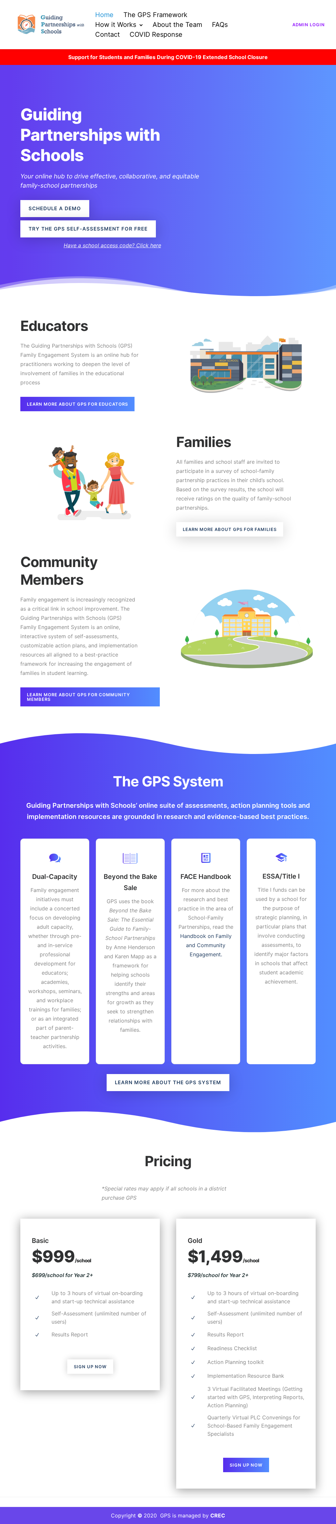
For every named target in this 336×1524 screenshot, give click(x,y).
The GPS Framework (155, 15)
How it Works (115, 25)
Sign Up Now (90, 1366)
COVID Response (156, 34)
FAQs (220, 25)
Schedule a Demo (55, 208)
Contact (107, 34)
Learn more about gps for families (230, 529)
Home (104, 15)
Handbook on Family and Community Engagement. (206, 945)
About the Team (177, 25)
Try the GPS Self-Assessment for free (88, 229)
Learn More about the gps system (168, 1082)
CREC (217, 1515)
